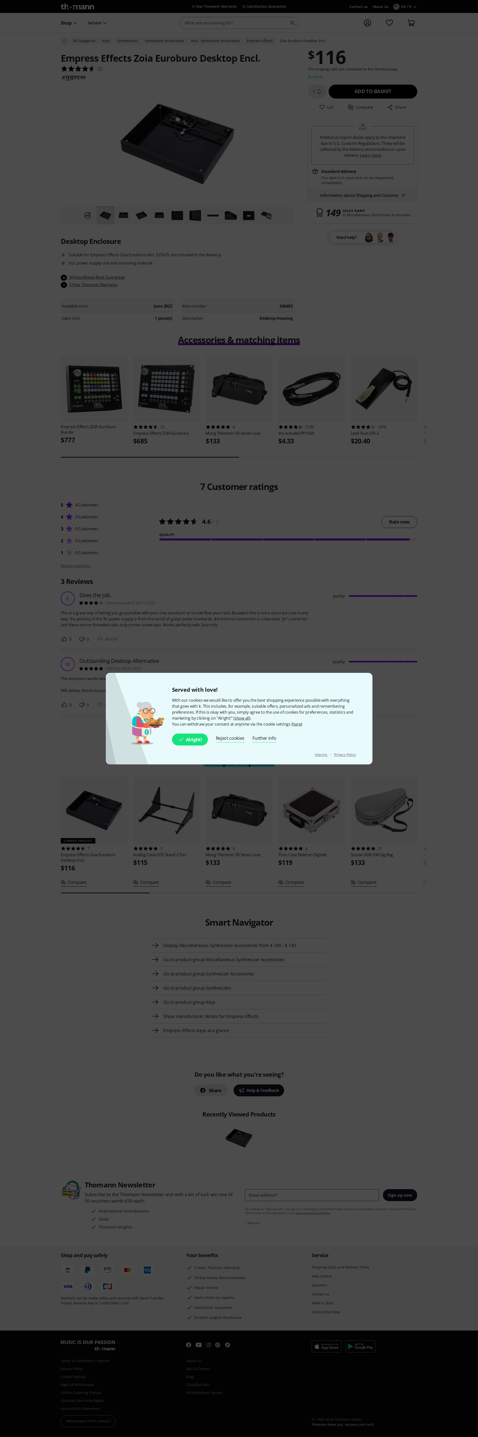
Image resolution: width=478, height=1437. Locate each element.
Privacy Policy (345, 754)
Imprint (321, 754)
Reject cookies (230, 738)
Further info (264, 738)
